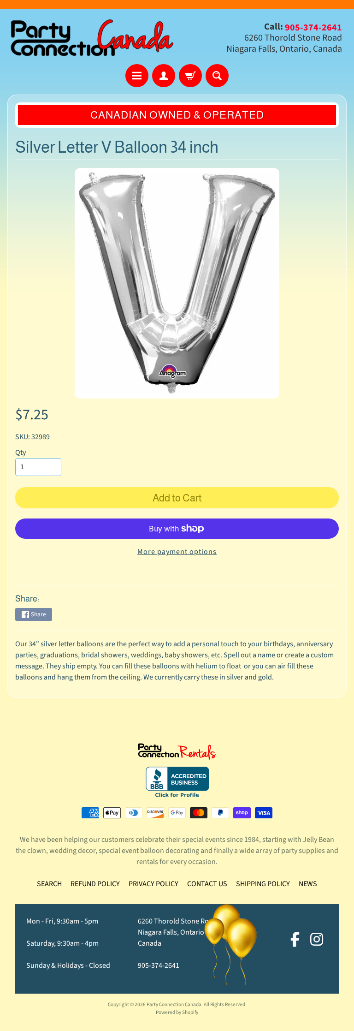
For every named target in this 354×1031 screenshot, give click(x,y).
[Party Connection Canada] (92, 38)
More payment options (177, 552)
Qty (20, 452)
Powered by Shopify (177, 1012)
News (308, 884)
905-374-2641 (158, 965)
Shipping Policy (263, 884)
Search (49, 884)
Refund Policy (95, 884)
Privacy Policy (153, 884)
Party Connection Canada (174, 1004)
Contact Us (207, 884)
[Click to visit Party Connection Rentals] (177, 754)
